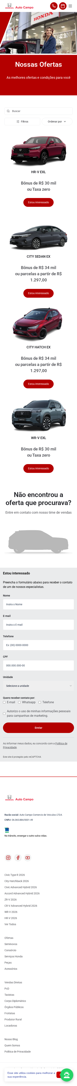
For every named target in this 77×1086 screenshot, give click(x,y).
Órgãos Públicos (14, 1007)
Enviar (38, 727)
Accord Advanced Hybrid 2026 (22, 893)
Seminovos (10, 944)
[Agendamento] (63, 6)
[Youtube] (27, 857)
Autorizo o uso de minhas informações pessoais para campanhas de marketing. (38, 713)
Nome (6, 595)
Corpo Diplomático (15, 1000)
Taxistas (9, 994)
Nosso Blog (11, 1039)
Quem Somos (12, 1045)
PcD (6, 988)
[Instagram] (8, 857)
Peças (8, 962)
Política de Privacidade (17, 1051)
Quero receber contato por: (19, 697)
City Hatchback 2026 (16, 881)
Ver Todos (10, 924)
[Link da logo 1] (19, 6)
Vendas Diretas (13, 982)
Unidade (8, 677)
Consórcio (10, 950)
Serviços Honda (13, 956)
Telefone (8, 636)
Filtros (24, 121)
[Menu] (70, 6)
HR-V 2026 (10, 918)
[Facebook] (18, 857)
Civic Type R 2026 (14, 874)
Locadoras (10, 1025)
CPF (5, 656)
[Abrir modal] (66, 1075)
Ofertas (8, 937)
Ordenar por (55, 121)
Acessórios (10, 968)
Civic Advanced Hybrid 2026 (20, 887)
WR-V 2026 (10, 911)
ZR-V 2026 (10, 899)
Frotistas (9, 1013)
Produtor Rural (13, 1019)
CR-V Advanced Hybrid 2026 (20, 905)
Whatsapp (29, 702)
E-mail (7, 615)
